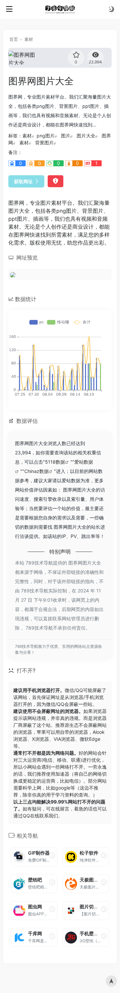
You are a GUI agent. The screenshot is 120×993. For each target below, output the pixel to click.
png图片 (46, 135)
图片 (65, 135)
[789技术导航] (60, 9)
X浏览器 (40, 739)
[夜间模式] (111, 9)
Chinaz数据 (36, 471)
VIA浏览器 (64, 739)
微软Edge (90, 739)
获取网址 (23, 181)
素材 (28, 39)
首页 (13, 39)
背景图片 (44, 142)
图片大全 (86, 135)
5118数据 (55, 462)
